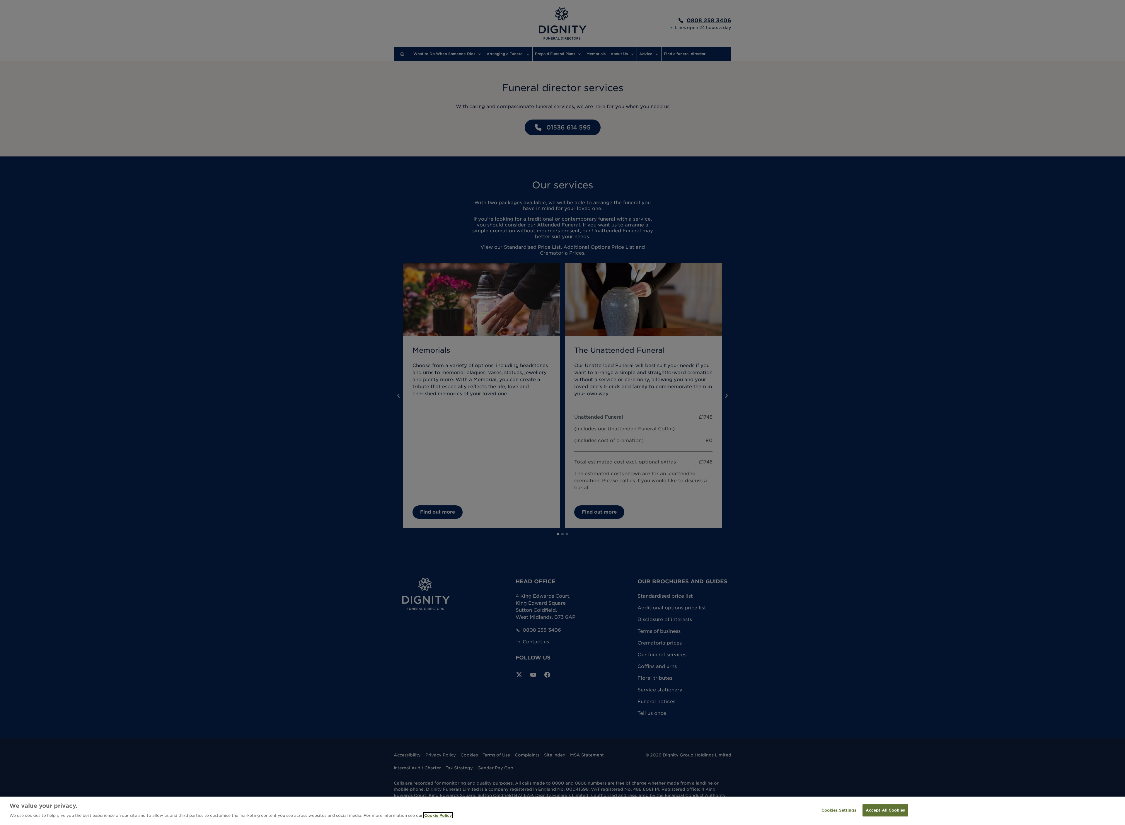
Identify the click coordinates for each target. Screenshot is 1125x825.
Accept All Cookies (885, 810)
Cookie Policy (438, 815)
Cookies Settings (838, 810)
